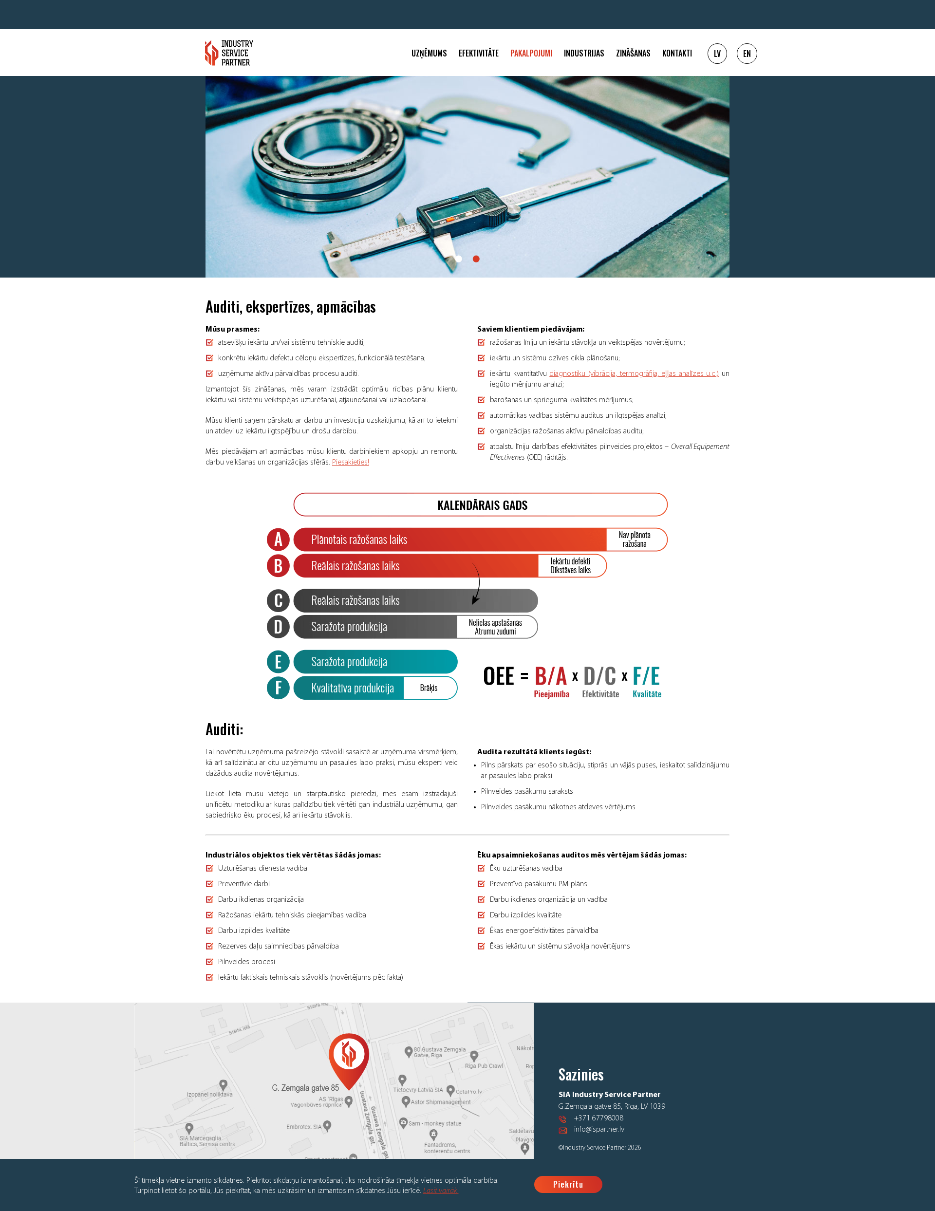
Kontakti (677, 53)
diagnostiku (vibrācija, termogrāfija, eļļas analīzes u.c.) (634, 374)
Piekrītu (568, 1184)
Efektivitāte (479, 53)
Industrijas (584, 53)
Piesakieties (350, 462)
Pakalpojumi (531, 53)
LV (717, 53)
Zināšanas (633, 53)
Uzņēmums (429, 53)
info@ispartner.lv (599, 1130)
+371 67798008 (598, 1118)
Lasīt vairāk (441, 1191)
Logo (229, 53)
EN (747, 53)
